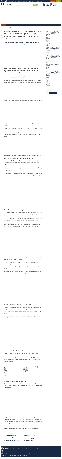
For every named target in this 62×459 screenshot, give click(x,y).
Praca (51, 5)
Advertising (5, 453)
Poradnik (15, 1)
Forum (34, 1)
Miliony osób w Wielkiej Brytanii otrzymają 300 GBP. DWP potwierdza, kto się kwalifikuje (15, 367)
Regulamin (16, 450)
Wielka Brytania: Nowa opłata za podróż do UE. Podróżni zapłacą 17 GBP (55, 48)
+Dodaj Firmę (53, 92)
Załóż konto (59, 1)
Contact (14, 453)
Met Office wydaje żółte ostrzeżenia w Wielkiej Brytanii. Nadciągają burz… (54, 80)
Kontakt (12, 450)
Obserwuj (28, 430)
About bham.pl (10, 453)
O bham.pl (8, 450)
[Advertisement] (31, 14)
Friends (37, 1)
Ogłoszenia (30, 1)
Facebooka (6, 430)
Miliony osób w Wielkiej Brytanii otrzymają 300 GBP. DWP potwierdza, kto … (54, 32)
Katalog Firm (55, 5)
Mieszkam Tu (19, 1)
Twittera (11, 430)
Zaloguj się (53, 1)
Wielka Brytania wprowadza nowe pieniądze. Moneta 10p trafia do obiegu (55, 56)
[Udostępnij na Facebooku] (2, 35)
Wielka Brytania (11, 27)
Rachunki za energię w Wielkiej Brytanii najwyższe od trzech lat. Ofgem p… (55, 72)
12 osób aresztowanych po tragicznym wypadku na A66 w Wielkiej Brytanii (34, 367)
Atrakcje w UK (25, 1)
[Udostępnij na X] (2, 37)
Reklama (4, 450)
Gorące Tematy (48, 29)
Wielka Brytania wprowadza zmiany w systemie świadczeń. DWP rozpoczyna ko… (55, 40)
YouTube (16, 430)
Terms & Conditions (19, 453)
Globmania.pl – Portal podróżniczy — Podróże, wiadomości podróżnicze (16, 455)
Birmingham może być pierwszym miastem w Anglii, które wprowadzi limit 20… (55, 63)
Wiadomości (10, 1)
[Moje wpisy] (59, 89)
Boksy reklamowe (50, 90)
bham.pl (44, 5)
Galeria (41, 1)
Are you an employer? (27, 453)
